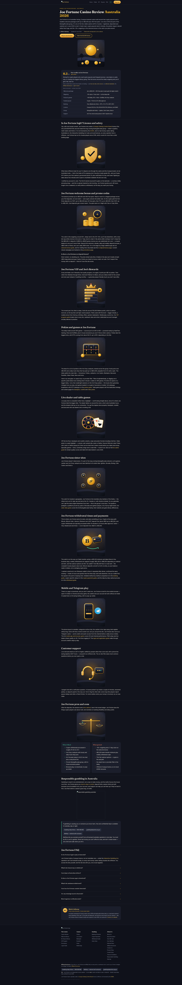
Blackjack (79, 938)
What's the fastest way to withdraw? (72, 868)
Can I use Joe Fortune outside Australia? (73, 888)
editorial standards (109, 83)
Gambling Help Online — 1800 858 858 (74, 829)
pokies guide (88, 387)
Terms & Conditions (112, 954)
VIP (99, 2)
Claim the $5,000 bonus (83, 35)
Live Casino (79, 936)
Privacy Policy (110, 950)
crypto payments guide (90, 578)
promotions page (88, 250)
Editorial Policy (110, 943)
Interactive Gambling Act (111, 858)
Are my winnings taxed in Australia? (72, 893)
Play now (117, 2)
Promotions (64, 943)
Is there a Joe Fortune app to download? (73, 878)
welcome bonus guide (67, 248)
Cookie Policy (110, 952)
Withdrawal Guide (96, 938)
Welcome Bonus (65, 936)
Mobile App (79, 945)
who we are (100, 83)
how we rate (94, 83)
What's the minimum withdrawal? (71, 883)
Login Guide (64, 945)
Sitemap (109, 959)
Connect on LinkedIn (112, 917)
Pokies (95, 2)
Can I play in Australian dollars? (71, 873)
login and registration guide (101, 638)
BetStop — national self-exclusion (73, 833)
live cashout (87, 707)
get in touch (76, 85)
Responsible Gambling (112, 956)
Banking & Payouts (96, 934)
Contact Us (109, 947)
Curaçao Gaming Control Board (103, 126)
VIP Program (64, 941)
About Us (109, 934)
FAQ (107, 2)
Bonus (91, 2)
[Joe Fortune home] (65, 2)
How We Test (110, 938)
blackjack (77, 389)
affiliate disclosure (67, 85)
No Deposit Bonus (65, 938)
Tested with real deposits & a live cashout (93, 31)
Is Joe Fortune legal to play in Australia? (73, 854)
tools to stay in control (87, 784)
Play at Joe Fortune (67, 35)
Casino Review (64, 934)
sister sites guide (66, 508)
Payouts (103, 2)
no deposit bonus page (105, 248)
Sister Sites (94, 941)
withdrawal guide (71, 580)
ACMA (92, 131)
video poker (91, 389)
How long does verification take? (71, 899)
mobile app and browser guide (75, 636)
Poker (78, 943)
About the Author (111, 936)
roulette (82, 389)
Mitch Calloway (74, 909)
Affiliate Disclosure (111, 945)
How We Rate (110, 941)
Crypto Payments (96, 936)
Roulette (79, 941)
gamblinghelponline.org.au (93, 829)
